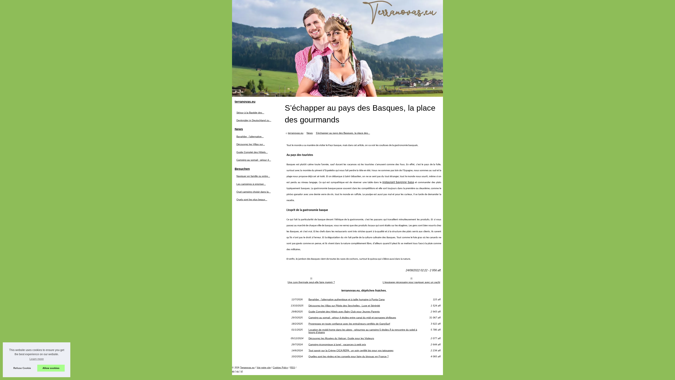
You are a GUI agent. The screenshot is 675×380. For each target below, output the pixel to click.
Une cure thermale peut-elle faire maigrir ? (311, 282)
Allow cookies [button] (51, 368)
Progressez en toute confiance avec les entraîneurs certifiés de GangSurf (349, 323)
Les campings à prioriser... (251, 184)
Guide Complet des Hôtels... (252, 152)
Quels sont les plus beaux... (251, 199)
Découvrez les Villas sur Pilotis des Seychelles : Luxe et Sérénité (344, 305)
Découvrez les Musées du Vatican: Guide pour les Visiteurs (341, 338)
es (237, 371)
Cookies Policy (280, 367)
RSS (292, 367)
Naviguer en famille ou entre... (253, 176)
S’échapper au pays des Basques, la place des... (343, 133)
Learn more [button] (37, 358)
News (310, 133)
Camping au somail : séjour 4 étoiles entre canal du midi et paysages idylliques (352, 317)
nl (242, 371)
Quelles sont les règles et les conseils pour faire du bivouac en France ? (348, 356)
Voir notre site (264, 367)
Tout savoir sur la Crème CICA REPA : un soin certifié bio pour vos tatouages (350, 350)
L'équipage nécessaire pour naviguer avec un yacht (411, 282)
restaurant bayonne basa (398, 182)
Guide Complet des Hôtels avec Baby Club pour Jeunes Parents (344, 311)
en (233, 371)
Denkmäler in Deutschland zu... (253, 120)
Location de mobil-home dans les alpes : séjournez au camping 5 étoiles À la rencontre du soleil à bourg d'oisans (362, 331)
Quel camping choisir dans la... (253, 191)
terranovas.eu (295, 133)
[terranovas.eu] (337, 48)
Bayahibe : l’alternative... (250, 136)
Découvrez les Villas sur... (250, 144)
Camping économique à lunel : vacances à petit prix (337, 344)
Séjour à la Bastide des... (250, 112)
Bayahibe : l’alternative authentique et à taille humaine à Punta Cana (346, 299)
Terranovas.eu (247, 367)
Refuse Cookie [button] (22, 368)
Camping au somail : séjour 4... (253, 160)
